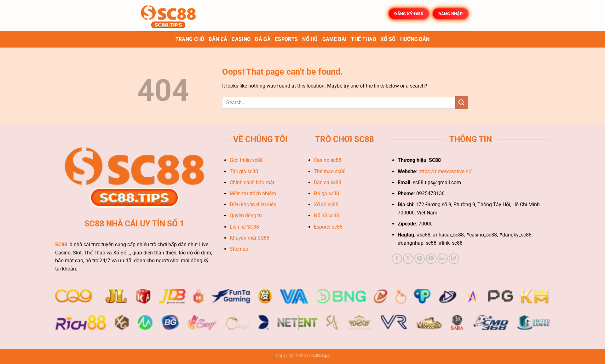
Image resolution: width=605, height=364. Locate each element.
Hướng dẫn (415, 39)
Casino (241, 39)
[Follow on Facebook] (397, 258)
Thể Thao (363, 39)
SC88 (61, 244)
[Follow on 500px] (442, 258)
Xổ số (388, 39)
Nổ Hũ (310, 39)
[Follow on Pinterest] (419, 258)
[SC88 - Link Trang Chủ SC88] (168, 15)
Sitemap (240, 249)
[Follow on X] (408, 258)
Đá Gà (263, 39)
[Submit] (461, 102)
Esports (286, 39)
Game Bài (334, 39)
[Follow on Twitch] (454, 258)
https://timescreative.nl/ (445, 171)
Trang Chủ (190, 39)
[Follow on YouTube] (431, 258)
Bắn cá (218, 39)
